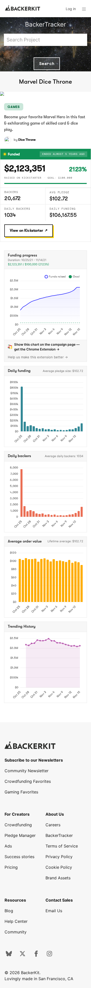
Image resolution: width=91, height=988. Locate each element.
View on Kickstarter (26, 230)
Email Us (54, 910)
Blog (9, 910)
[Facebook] (36, 955)
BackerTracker (45, 24)
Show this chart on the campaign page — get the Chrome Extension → (47, 346)
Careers (53, 824)
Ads (8, 846)
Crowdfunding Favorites (28, 781)
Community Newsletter (27, 770)
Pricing (11, 867)
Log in (71, 9)
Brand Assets (58, 877)
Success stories (19, 856)
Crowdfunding (18, 824)
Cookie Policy (59, 867)
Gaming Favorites (21, 791)
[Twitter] (22, 955)
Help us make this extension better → (38, 357)
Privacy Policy (59, 856)
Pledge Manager (20, 835)
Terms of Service (62, 846)
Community (16, 931)
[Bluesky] (9, 955)
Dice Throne (27, 140)
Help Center (16, 921)
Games (14, 106)
